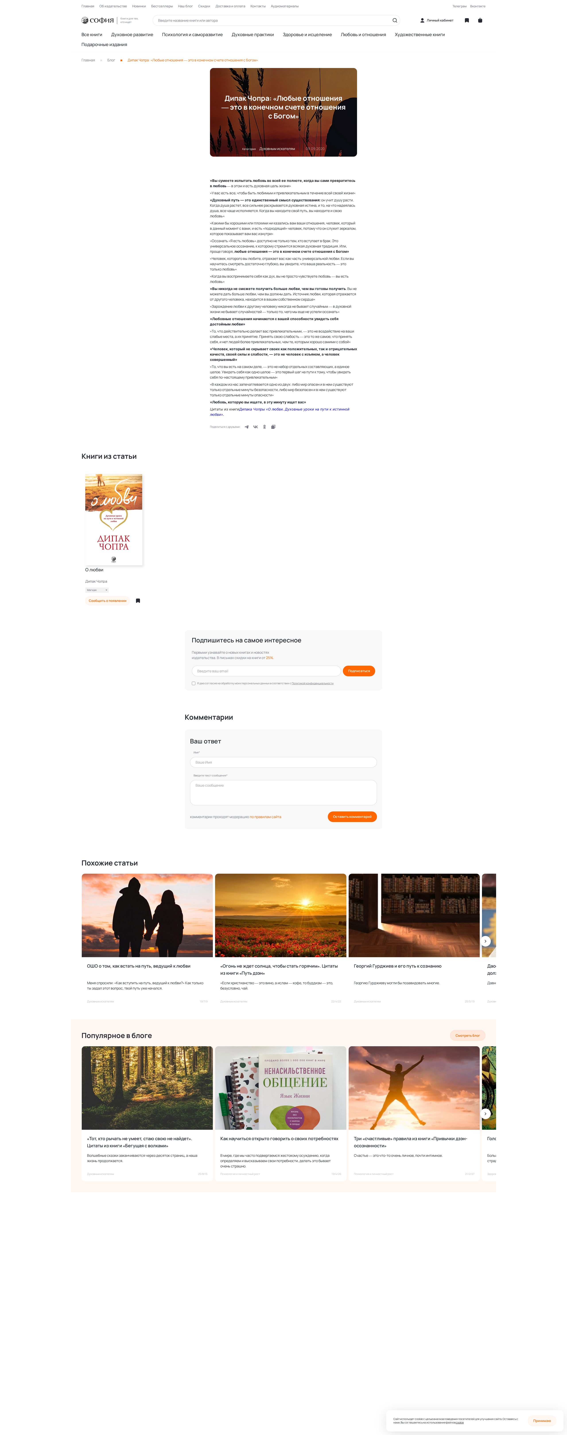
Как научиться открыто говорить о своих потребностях (279, 1138)
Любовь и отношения (363, 34)
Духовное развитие (132, 34)
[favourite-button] (138, 600)
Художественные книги (420, 34)
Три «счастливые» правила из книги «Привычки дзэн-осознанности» (410, 1142)
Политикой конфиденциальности (313, 683)
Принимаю (542, 1420)
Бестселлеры (162, 6)
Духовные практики (253, 34)
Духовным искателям (277, 148)
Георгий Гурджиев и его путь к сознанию (398, 966)
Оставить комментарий (352, 816)
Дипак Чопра (96, 581)
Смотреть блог (468, 1035)
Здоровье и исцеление (307, 34)
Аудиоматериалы (285, 6)
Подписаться (359, 671)
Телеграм (459, 6)
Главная (88, 6)
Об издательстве (113, 6)
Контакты (258, 6)
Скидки (204, 6)
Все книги (92, 34)
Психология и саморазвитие (192, 34)
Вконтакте (477, 6)
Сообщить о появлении (107, 600)
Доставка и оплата (230, 6)
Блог (111, 60)
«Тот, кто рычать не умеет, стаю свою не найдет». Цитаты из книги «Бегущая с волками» (139, 1142)
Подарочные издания (104, 44)
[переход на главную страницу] (97, 20)
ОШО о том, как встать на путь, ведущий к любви (138, 966)
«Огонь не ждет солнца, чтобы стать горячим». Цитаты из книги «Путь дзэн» (279, 969)
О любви (94, 570)
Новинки (139, 6)
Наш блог (185, 6)
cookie (460, 1422)
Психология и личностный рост (240, 1174)
